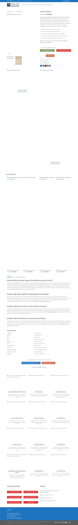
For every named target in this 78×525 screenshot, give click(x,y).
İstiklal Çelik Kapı (61, 418)
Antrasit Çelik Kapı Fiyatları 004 (29, 270)
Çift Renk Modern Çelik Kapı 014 (62, 270)
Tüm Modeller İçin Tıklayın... (22, 91)
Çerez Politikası (10, 521)
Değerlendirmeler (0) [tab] (21, 277)
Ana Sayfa (25, 4)
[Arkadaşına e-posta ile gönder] (45, 66)
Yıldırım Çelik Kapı (61, 471)
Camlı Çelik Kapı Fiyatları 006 (45, 270)
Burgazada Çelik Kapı (39, 418)
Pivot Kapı (26, 523)
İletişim (49, 4)
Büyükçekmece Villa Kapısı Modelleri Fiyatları (17, 471)
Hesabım (49, 521)
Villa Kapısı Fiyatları (42, 4)
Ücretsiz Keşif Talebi (48, 362)
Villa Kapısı (21, 523)
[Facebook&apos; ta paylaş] (41, 66)
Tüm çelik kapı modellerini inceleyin (39, 367)
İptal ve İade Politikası (27, 521)
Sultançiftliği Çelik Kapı (60, 392)
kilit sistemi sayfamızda (39, 301)
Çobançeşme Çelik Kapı (39, 444)
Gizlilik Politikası (18, 521)
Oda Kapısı (30, 523)
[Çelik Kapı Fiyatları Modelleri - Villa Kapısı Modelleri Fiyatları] (13, 5)
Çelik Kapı (18, 11)
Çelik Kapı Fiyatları (32, 4)
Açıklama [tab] (9, 277)
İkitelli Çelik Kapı (39, 392)
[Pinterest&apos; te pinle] (48, 66)
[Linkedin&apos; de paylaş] (50, 66)
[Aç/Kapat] (41, 48)
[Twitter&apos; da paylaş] (43, 66)
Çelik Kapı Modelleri (22, 90)
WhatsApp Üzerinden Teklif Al (31, 362)
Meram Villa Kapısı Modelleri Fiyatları (17, 392)
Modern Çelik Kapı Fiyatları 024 (13, 270)
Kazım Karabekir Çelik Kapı (17, 418)
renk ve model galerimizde (49, 311)
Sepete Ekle (50, 55)
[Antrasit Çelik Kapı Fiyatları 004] (30, 222)
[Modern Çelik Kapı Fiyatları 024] (14, 222)
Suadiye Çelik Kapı (61, 444)
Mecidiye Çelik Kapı (17, 444)
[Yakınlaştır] (8, 54)
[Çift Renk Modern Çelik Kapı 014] (63, 222)
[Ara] (21, 5)
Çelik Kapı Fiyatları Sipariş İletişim (40, 521)
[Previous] (9, 34)
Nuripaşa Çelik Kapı (39, 471)
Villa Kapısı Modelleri (55, 162)
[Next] (36, 34)
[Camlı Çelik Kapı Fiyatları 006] (47, 222)
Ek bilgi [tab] (13, 277)
